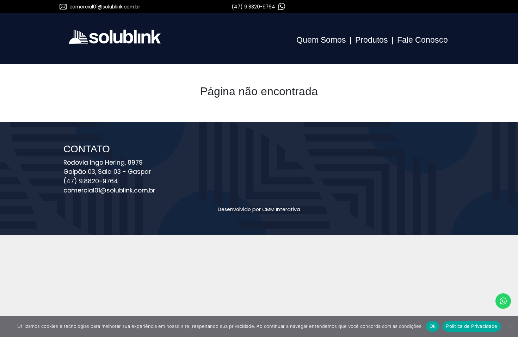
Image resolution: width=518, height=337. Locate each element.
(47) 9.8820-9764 (254, 7)
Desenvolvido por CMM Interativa (259, 209)
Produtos (371, 39)
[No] (509, 326)
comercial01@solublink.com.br (104, 7)
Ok (433, 326)
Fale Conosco (422, 39)
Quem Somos (321, 39)
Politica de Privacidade (471, 326)
